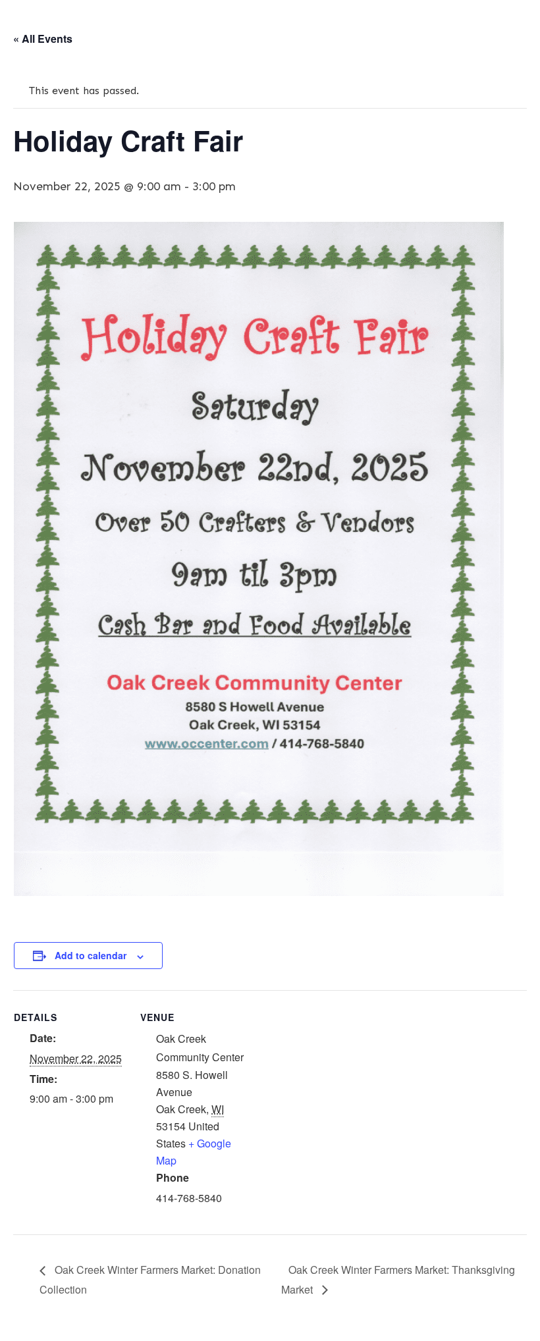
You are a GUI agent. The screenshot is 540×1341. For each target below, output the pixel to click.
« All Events (42, 38)
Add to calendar (90, 955)
